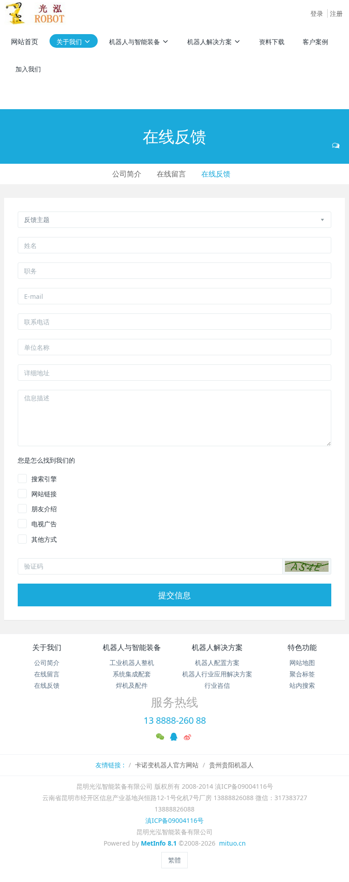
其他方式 (44, 539)
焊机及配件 (132, 685)
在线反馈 (215, 174)
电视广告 (44, 523)
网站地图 (302, 662)
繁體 (174, 860)
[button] (307, 566)
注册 (336, 13)
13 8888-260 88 (175, 720)
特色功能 (302, 647)
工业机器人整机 (132, 662)
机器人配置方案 (217, 662)
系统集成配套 (132, 674)
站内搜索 (302, 685)
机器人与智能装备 (132, 647)
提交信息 (174, 595)
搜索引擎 (44, 478)
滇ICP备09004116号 (174, 820)
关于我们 (46, 647)
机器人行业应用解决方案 (217, 674)
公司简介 (126, 174)
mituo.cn (232, 843)
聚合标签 (302, 674)
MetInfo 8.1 (159, 843)
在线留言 (171, 174)
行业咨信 (217, 685)
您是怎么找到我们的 (46, 460)
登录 (316, 13)
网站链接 (44, 493)
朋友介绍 (44, 508)
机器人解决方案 (217, 647)
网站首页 (24, 41)
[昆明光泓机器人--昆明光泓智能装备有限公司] (38, 13)
